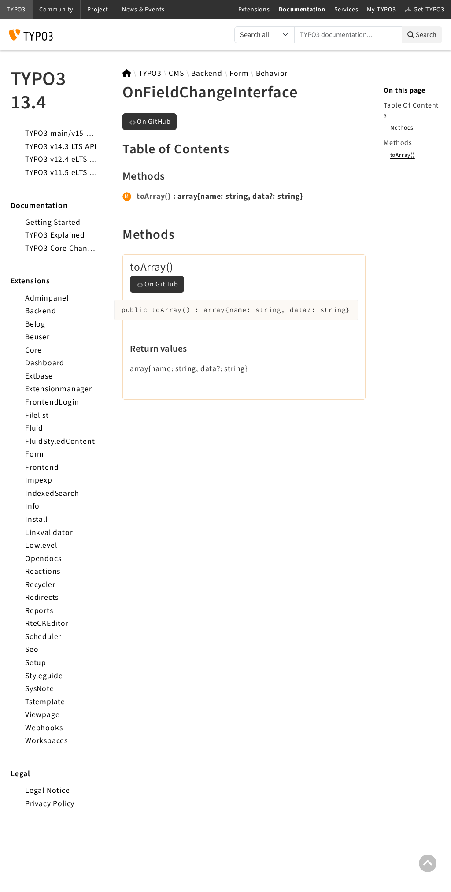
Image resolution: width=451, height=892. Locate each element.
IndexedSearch (52, 493)
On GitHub (154, 121)
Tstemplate (45, 701)
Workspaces (46, 740)
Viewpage (42, 714)
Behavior (272, 73)
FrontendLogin (52, 402)
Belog (35, 324)
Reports (39, 610)
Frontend (42, 467)
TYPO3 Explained (55, 235)
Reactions (42, 571)
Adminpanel (47, 298)
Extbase (39, 376)
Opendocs (43, 558)
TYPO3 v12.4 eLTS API (63, 159)
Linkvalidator (49, 532)
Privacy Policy (49, 803)
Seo (31, 649)
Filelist (36, 415)
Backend (40, 310)
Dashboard (44, 362)
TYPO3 (150, 73)
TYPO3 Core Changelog (66, 248)
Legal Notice (47, 790)
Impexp (38, 480)
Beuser (37, 336)
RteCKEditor (47, 623)
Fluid (34, 428)
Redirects (42, 597)
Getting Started (53, 222)
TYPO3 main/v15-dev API (69, 133)
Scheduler (43, 636)
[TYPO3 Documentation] (31, 34)
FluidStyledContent (60, 441)
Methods (402, 127)
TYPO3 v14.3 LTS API (61, 146)
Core (33, 350)
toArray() (154, 196)
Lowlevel (41, 545)
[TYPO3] (127, 73)
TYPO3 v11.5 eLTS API (63, 172)
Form (34, 454)
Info (32, 506)
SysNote (39, 688)
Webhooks (44, 727)
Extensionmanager (58, 388)
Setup (35, 662)
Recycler (40, 584)
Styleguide (44, 675)
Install (36, 519)
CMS (176, 73)
